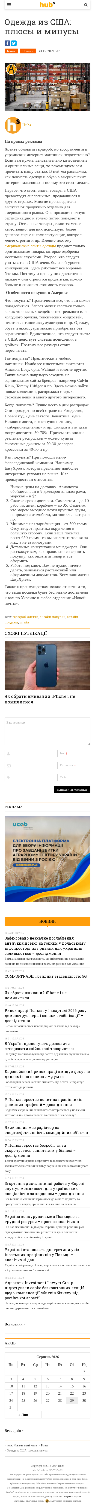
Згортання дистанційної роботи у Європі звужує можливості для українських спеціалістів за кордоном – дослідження (44, 1188)
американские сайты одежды (30, 245)
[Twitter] (14, 43)
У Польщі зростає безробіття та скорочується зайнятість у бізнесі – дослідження (40, 1150)
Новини (27, 51)
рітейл (24, 622)
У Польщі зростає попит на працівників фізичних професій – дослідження (43, 1102)
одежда (32, 617)
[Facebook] (7, 43)
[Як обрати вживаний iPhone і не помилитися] (47, 665)
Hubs (26, 124)
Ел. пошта (66, 765)
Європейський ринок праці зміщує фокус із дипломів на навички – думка (47, 1074)
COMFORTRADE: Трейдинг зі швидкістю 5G (46, 976)
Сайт (63, 777)
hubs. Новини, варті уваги (47, 4)
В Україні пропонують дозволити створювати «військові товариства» (39, 1046)
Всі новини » (15, 1324)
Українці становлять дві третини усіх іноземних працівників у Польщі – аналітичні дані (42, 1254)
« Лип (23, 1414)
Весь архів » (14, 1430)
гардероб (19, 617)
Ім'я (62, 753)
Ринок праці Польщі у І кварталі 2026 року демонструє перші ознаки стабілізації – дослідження (46, 1015)
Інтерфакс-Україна (72, 1496)
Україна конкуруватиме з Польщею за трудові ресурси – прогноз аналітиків (42, 1219)
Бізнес (11, 51)
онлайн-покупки (52, 617)
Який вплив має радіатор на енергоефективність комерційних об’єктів (46, 1130)
